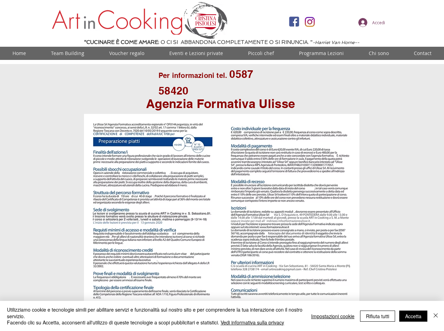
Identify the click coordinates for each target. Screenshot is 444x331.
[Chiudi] (436, 315)
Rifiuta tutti (377, 316)
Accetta (413, 316)
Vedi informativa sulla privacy (252, 322)
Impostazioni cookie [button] (333, 316)
